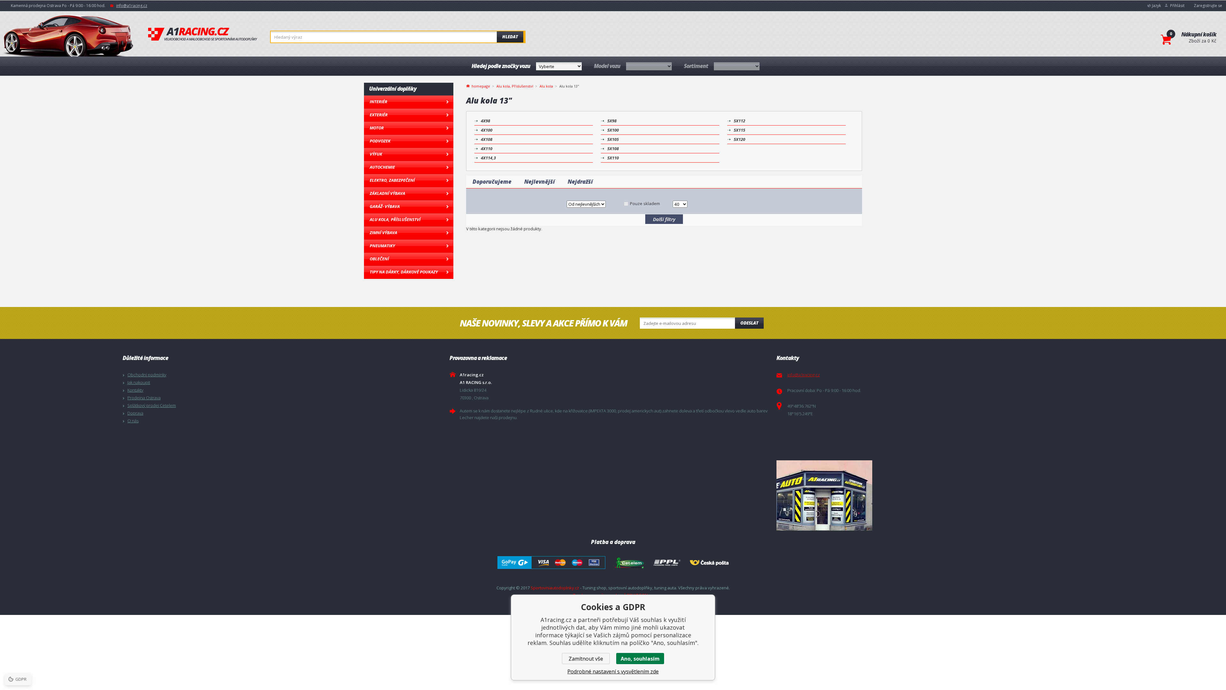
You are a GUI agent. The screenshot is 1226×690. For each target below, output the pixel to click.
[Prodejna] (938, 495)
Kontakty (135, 390)
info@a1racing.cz (131, 5)
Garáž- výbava (385, 206)
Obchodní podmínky (146, 375)
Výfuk (376, 154)
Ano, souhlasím (640, 658)
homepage (481, 86)
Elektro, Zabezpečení (392, 180)
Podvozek (380, 141)
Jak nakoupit (138, 382)
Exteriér (379, 115)
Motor (377, 128)
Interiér (378, 101)
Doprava (135, 413)
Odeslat (749, 323)
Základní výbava (387, 193)
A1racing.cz (202, 34)
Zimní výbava (383, 232)
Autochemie (382, 167)
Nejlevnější (539, 181)
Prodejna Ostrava (144, 398)
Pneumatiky (382, 246)
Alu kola (546, 86)
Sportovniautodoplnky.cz (555, 588)
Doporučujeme (492, 181)
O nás (133, 421)
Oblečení (379, 259)
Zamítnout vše (586, 658)
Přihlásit (1177, 5)
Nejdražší (580, 181)
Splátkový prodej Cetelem (151, 405)
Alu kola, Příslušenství (395, 219)
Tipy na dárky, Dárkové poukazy (404, 272)
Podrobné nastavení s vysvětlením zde (613, 671)
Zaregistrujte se (1208, 5)
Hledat (510, 37)
